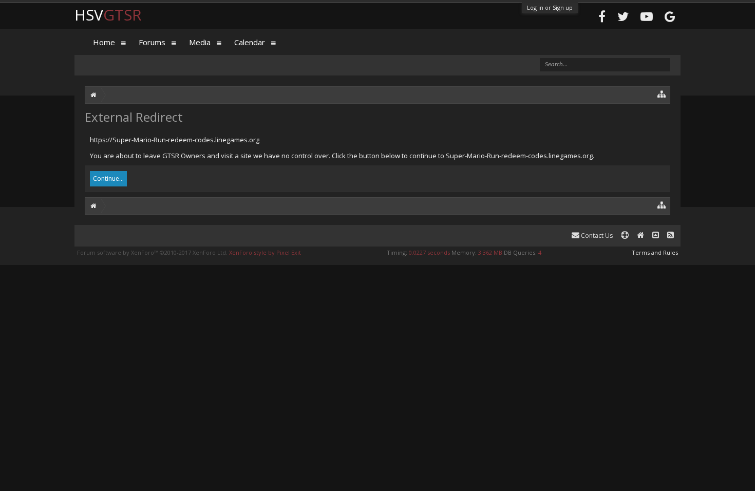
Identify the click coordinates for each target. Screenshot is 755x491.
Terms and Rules (655, 252)
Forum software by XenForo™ (152, 252)
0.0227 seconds (429, 252)
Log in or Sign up (550, 7)
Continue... (108, 178)
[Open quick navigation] (661, 94)
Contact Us (596, 235)
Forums (152, 42)
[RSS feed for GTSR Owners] (670, 235)
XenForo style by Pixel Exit (265, 252)
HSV (108, 14)
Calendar (249, 42)
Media (200, 42)
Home (104, 42)
